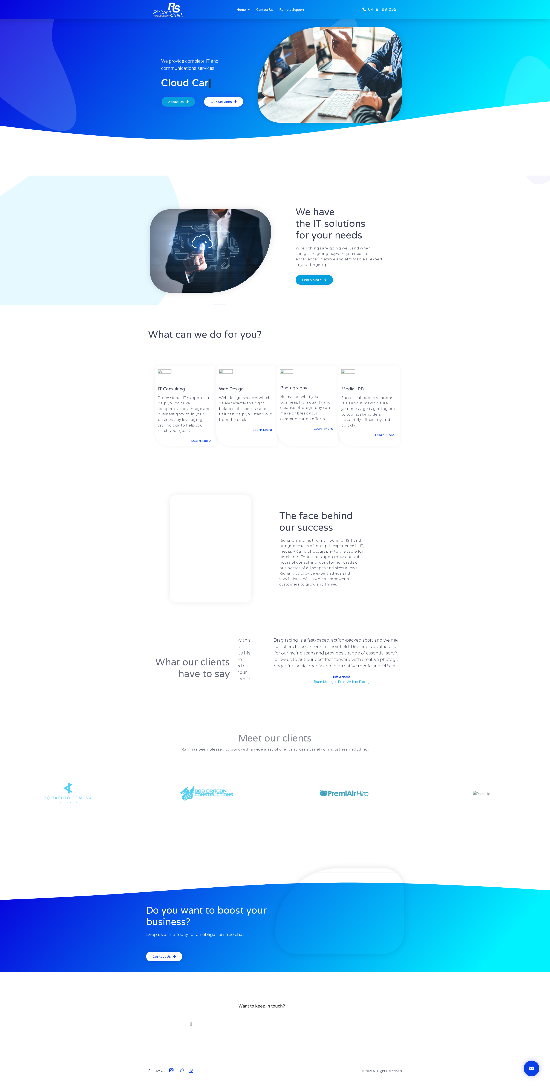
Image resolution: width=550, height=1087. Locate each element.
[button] (379, 9)
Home (241, 10)
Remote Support (291, 10)
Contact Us (264, 10)
